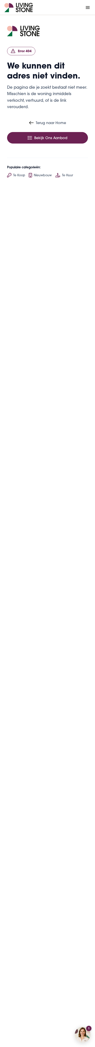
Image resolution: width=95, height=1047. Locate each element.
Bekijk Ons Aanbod (50, 138)
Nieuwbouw (43, 175)
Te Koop (19, 175)
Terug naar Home (51, 123)
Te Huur (67, 175)
